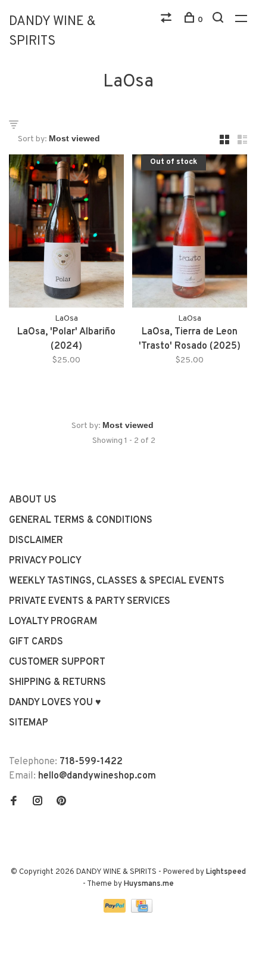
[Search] (219, 20)
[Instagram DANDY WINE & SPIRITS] (37, 802)
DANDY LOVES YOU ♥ (55, 703)
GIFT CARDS (36, 642)
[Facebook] (13, 802)
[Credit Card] (141, 910)
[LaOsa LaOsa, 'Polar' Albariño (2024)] (66, 233)
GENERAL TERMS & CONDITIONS (80, 520)
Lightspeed (226, 872)
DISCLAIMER (36, 541)
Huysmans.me (149, 884)
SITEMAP (28, 723)
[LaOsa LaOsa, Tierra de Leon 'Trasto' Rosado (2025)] (189, 233)
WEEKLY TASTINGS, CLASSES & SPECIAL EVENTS (116, 581)
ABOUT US (33, 500)
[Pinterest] (61, 802)
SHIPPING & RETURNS (57, 682)
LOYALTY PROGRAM (53, 622)
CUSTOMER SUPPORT (57, 662)
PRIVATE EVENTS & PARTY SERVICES (89, 601)
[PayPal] (116, 910)
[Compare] (167, 20)
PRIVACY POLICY (45, 561)
